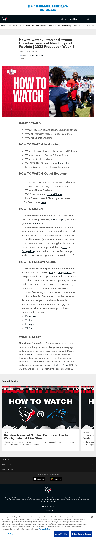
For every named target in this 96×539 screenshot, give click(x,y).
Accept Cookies (62, 534)
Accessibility (48, 510)
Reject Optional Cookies (81, 534)
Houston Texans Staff (36, 55)
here (43, 202)
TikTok (28, 328)
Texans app (57, 219)
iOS (64, 247)
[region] (48, 526)
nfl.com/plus (62, 365)
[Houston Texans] (48, 490)
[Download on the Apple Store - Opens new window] (39, 479)
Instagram (30, 324)
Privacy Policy (48, 506)
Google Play (28, 251)
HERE (31, 354)
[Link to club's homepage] (5, 18)
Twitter (29, 320)
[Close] (92, 517)
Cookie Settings (8, 534)
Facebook (30, 316)
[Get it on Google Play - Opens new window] (56, 480)
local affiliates (65, 162)
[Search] (88, 19)
